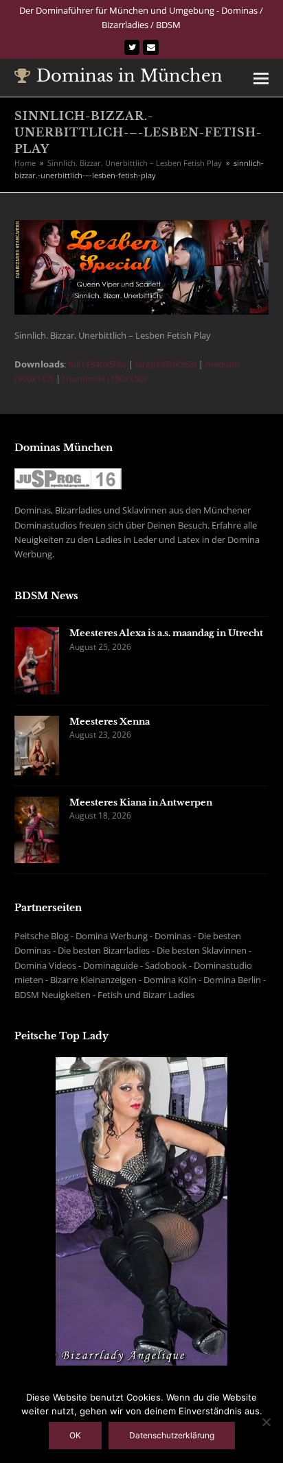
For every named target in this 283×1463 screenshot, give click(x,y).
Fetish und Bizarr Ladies (146, 995)
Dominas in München (129, 76)
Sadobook (166, 965)
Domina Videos (45, 965)
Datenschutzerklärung (171, 1435)
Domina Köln (170, 980)
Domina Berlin (232, 980)
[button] (261, 77)
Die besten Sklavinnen (202, 950)
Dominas (173, 936)
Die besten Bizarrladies (104, 950)
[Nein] (266, 1422)
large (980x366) (165, 364)
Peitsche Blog (41, 936)
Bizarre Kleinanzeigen (93, 980)
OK (75, 1435)
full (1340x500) (97, 364)
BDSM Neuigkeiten (52, 995)
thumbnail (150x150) (104, 378)
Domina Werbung (112, 936)
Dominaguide (110, 965)
